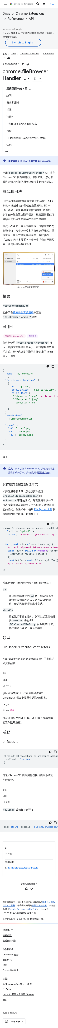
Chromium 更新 (11, 954)
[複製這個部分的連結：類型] (13, 638)
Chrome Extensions (29, 14)
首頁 (5, 53)
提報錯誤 (7, 935)
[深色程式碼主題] (47, 366)
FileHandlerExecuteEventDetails (23, 868)
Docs (6, 14)
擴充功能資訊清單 (23, 312)
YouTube (7, 989)
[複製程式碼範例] (52, 366)
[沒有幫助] (27, 64)
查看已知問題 (9, 940)
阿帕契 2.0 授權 (39, 905)
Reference (16, 19)
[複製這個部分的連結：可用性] (17, 327)
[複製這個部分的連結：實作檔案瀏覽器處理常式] (41, 484)
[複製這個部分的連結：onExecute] (21, 742)
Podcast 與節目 (10, 970)
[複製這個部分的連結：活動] (13, 732)
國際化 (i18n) (44, 472)
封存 (5, 964)
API (31, 19)
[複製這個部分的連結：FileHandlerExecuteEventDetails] (6, 652)
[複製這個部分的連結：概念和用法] (25, 192)
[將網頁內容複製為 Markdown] (35, 78)
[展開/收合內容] (30, 89)
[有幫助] (23, 64)
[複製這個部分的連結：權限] (13, 297)
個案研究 (7, 959)
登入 (51, 3)
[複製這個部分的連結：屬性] (9, 673)
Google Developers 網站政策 (23, 909)
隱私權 (13, 1013)
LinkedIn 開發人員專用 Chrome (18, 994)
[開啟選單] (5, 4)
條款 (5, 1013)
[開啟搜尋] (38, 4)
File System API (43, 509)
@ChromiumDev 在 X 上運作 (17, 984)
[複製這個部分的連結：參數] (9, 789)
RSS (4, 999)
